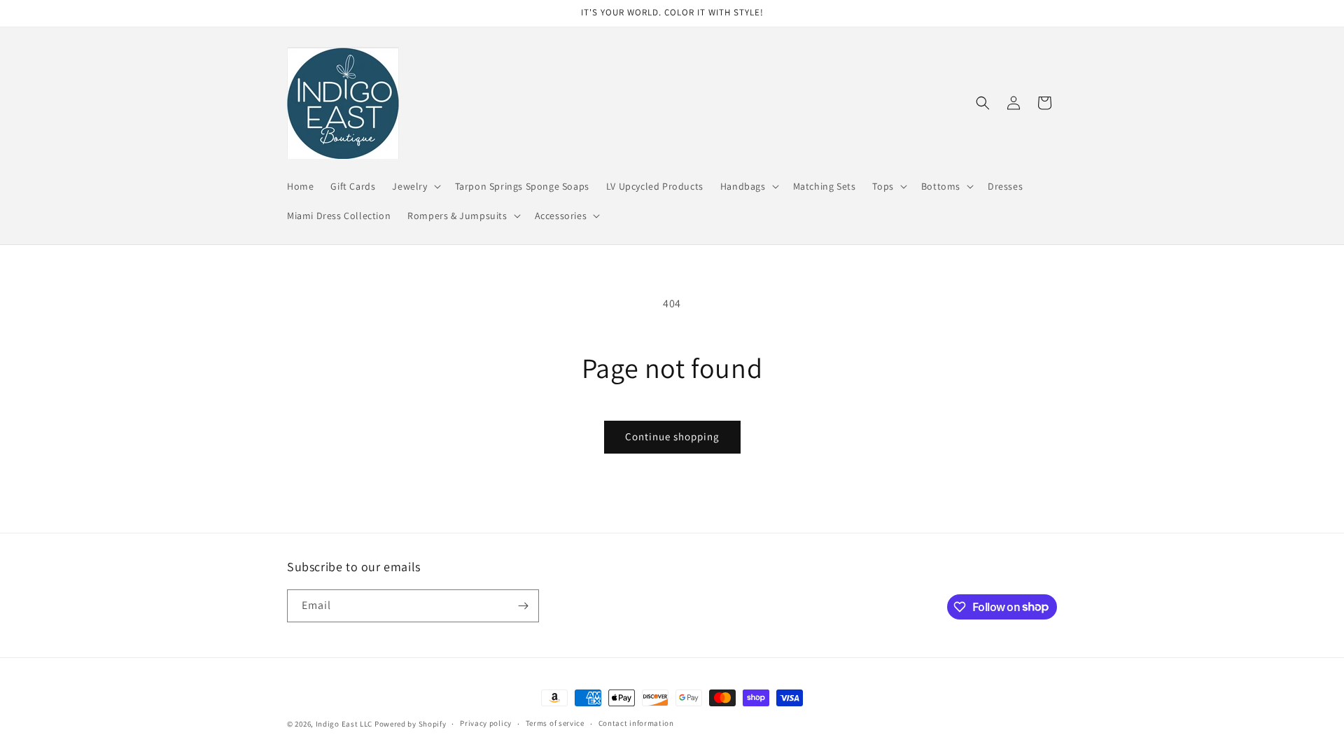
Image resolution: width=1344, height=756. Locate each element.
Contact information (636, 723)
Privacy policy (486, 723)
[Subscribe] (522, 605)
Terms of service (555, 723)
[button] (415, 186)
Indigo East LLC (344, 724)
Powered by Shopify (410, 724)
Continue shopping (672, 436)
